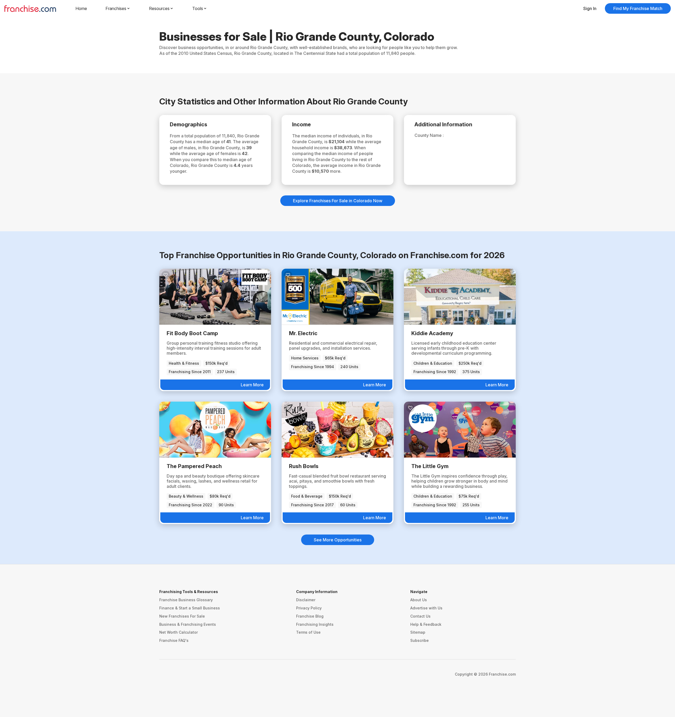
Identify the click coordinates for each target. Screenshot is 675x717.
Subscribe (419, 640)
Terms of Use (308, 632)
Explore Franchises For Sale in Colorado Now (337, 200)
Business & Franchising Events (187, 624)
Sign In (589, 8)
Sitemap (417, 632)
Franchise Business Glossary (186, 600)
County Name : (429, 135)
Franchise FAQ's (174, 640)
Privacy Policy (309, 608)
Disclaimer (305, 600)
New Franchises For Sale (182, 616)
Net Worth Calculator (178, 632)
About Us (418, 600)
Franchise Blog (310, 616)
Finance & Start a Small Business (189, 608)
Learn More (252, 384)
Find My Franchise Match (637, 8)
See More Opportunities (337, 539)
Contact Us (420, 616)
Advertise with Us (426, 608)
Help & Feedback (425, 624)
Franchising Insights (315, 624)
